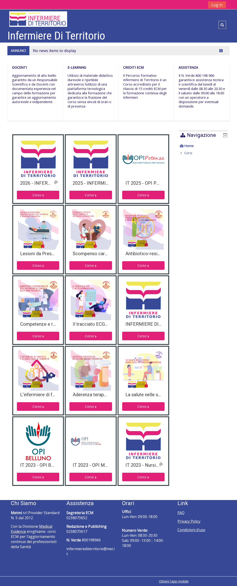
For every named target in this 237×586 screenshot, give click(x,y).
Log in (217, 4)
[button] (222, 25)
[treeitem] (204, 146)
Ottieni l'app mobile (174, 581)
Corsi (188, 153)
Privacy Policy (189, 521)
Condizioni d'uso (191, 529)
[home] (38, 19)
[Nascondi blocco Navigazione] (225, 135)
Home (189, 146)
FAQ (181, 512)
